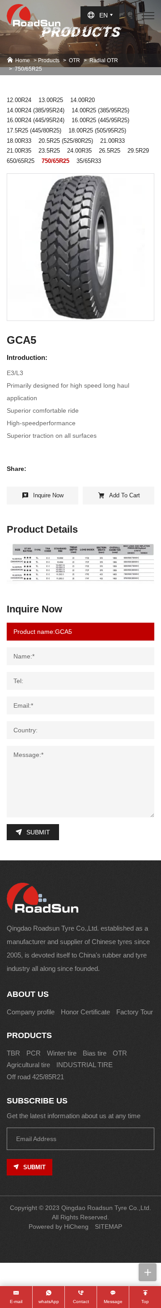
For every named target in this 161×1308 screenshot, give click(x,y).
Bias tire (94, 1053)
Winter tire (61, 1053)
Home (22, 60)
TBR (13, 1053)
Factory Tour (134, 1012)
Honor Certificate (85, 1012)
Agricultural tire (28, 1065)
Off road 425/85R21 (35, 1077)
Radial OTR (103, 60)
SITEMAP (108, 1226)
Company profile (31, 1012)
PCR (33, 1053)
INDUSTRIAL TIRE (84, 1065)
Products (48, 60)
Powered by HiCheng (59, 1226)
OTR (74, 60)
